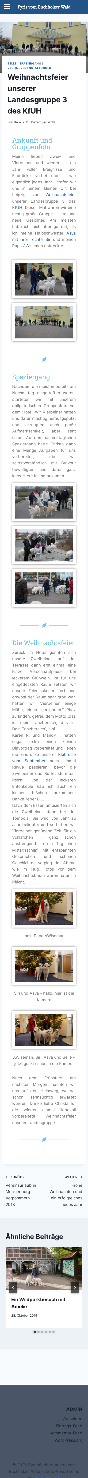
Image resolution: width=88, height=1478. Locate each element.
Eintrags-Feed (69, 1426)
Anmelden (72, 1418)
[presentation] (44, 1268)
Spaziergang (30, 63)
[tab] (35, 1332)
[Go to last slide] (13, 1287)
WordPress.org (68, 1440)
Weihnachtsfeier (61, 194)
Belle (12, 63)
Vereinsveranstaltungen (29, 68)
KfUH (17, 207)
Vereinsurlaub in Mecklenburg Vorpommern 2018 (21, 1191)
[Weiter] (75, 1287)
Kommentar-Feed (66, 1433)
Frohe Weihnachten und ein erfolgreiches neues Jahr (66, 1191)
